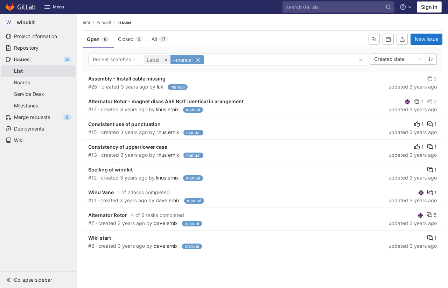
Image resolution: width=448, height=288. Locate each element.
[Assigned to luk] (407, 101)
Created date (389, 59)
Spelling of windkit (110, 170)
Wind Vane (101, 192)
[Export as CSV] (402, 39)
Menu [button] (58, 6)
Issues (125, 22)
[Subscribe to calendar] (388, 39)
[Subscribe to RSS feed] (374, 39)
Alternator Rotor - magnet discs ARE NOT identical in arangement (166, 101)
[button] (38, 279)
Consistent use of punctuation (124, 124)
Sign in (429, 7)
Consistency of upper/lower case (127, 147)
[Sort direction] (431, 59)
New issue (426, 39)
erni (86, 22)
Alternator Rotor (107, 215)
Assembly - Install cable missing (127, 79)
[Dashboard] (21, 7)
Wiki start (99, 238)
